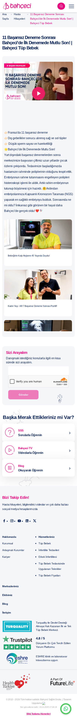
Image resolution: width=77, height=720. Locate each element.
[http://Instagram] (12, 521)
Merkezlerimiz (10, 586)
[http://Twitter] (35, 521)
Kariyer (6, 556)
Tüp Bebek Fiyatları (49, 575)
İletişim (6, 612)
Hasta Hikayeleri (19, 16)
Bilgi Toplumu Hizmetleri (38, 714)
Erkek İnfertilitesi (47, 556)
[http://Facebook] (4, 521)
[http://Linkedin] (27, 521)
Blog (5, 603)
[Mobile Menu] (71, 6)
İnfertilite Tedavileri (48, 550)
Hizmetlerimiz (46, 536)
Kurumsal (7, 543)
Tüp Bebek (44, 543)
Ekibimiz (7, 595)
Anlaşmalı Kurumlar (13, 550)
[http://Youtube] (19, 521)
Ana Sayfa (5, 16)
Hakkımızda (9, 536)
